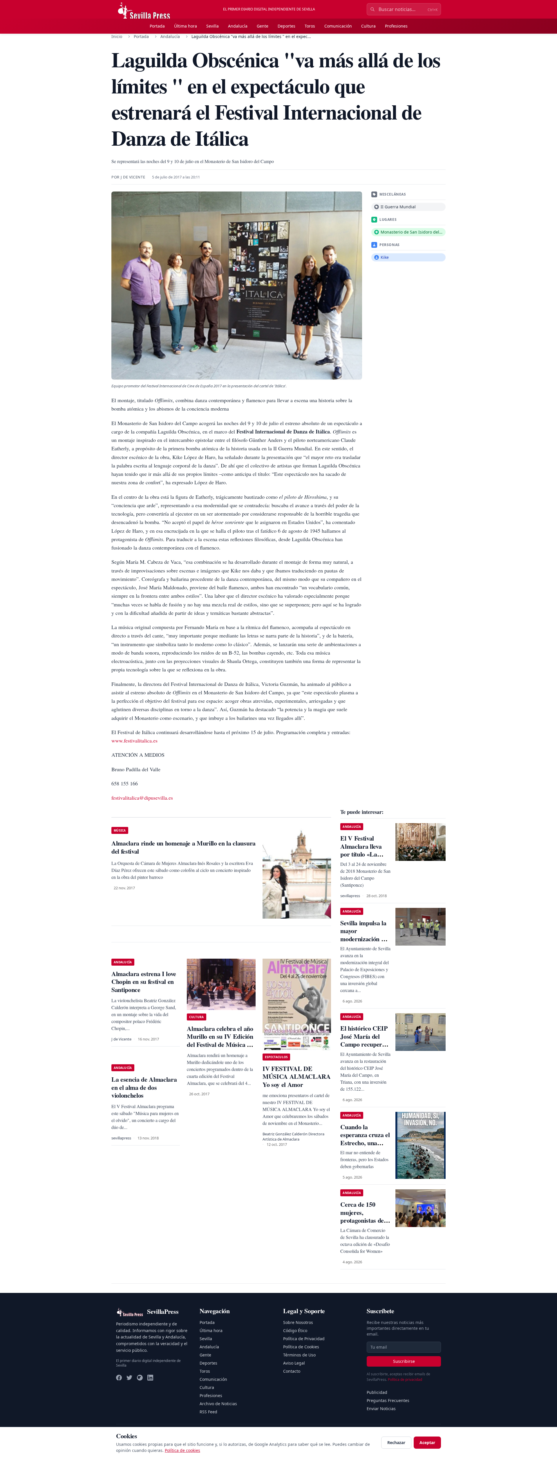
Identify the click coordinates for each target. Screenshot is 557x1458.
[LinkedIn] (150, 1378)
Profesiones (396, 26)
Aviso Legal (294, 1363)
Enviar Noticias (381, 1408)
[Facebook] (119, 1378)
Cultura (368, 26)
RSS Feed (208, 1411)
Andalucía (237, 26)
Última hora (185, 26)
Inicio (116, 36)
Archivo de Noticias (218, 1403)
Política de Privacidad (304, 1338)
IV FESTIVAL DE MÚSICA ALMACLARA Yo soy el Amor (297, 1076)
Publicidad (377, 1392)
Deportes (286, 26)
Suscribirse (404, 1361)
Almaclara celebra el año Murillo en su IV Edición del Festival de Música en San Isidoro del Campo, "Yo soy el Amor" (220, 1044)
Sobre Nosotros (298, 1322)
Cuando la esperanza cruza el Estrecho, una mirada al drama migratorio (365, 1142)
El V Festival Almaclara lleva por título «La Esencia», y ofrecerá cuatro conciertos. (360, 858)
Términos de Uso (299, 1355)
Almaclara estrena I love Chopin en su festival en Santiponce (143, 981)
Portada (157, 26)
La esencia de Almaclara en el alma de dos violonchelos (144, 1087)
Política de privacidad (405, 1379)
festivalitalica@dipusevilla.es (142, 797)
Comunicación (338, 26)
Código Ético (295, 1330)
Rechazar (396, 1442)
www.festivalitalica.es (134, 740)
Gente (262, 26)
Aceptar (427, 1442)
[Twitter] (129, 1378)
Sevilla (212, 26)
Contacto (291, 1371)
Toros (310, 26)
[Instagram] (140, 1378)
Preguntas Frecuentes (388, 1400)
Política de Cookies (301, 1346)
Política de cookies (182, 1450)
